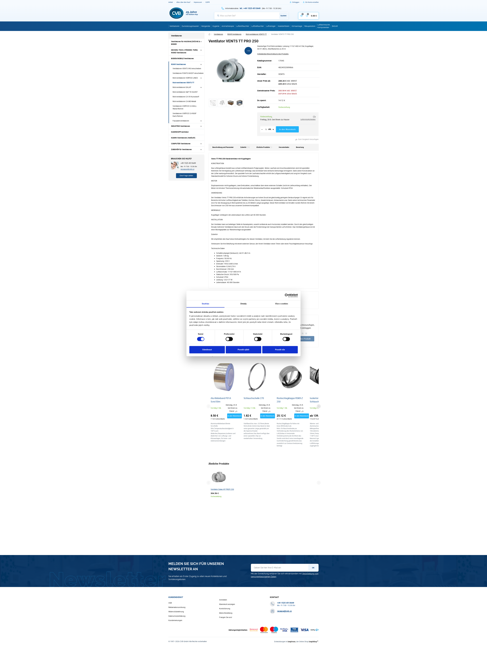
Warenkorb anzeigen (227, 604)
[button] (307, 118)
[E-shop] (209, 34)
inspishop (313, 641)
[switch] (229, 339)
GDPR (207, 2)
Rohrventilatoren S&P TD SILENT (185, 92)
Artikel (170, 2)
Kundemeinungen (175, 620)
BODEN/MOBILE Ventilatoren (182, 58)
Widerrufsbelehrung (176, 611)
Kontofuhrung (224, 608)
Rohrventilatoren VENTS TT (183, 82)
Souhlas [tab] (205, 304)
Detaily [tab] (243, 304)
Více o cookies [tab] (281, 304)
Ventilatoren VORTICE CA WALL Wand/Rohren (185, 107)
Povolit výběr (243, 349)
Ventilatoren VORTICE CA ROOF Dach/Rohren (184, 114)
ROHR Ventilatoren (178, 64)
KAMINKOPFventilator (180, 132)
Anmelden (223, 600)
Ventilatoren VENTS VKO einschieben (187, 68)
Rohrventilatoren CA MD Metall (184, 101)
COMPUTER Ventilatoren (180, 143)
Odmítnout (207, 349)
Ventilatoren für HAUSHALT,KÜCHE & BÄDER (185, 42)
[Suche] (218, 16)
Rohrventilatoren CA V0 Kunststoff (186, 97)
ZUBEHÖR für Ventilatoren (181, 149)
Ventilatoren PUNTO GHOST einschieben (188, 73)
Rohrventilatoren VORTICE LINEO (185, 78)
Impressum (198, 2)
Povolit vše (280, 349)
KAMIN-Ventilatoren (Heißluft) (183, 138)
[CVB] (183, 13)
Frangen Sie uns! (225, 617)
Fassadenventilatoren (181, 121)
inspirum (291, 641)
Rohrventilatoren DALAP (182, 87)
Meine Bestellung (225, 613)
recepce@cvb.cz (187, 169)
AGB (170, 603)
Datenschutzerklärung (176, 616)
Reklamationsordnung (176, 607)
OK (313, 568)
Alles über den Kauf (183, 2)
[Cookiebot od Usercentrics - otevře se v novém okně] (287, 295)
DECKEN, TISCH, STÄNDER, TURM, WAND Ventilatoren (184, 51)
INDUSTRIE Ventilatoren (180, 126)
